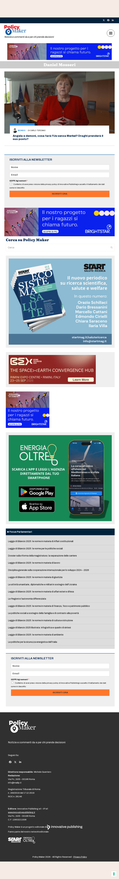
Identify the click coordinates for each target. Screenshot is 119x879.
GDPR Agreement (18, 181)
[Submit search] (112, 247)
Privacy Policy (80, 857)
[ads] (59, 59)
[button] (110, 33)
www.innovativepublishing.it (21, 812)
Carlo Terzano (38, 130)
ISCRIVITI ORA (59, 194)
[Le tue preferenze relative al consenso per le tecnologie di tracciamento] (114, 874)
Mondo (22, 130)
